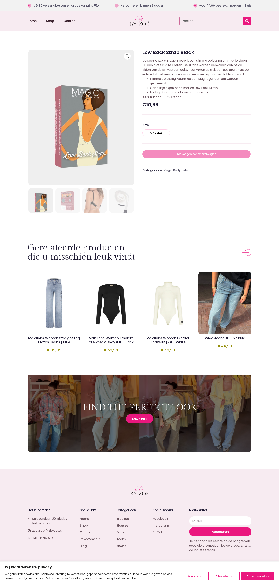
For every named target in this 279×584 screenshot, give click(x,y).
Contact (70, 21)
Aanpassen (195, 576)
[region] (139, 572)
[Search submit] (247, 21)
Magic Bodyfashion (177, 170)
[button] (127, 56)
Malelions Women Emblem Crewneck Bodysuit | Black (111, 340)
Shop (50, 21)
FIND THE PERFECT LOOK (139, 407)
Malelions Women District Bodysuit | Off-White (168, 340)
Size (145, 125)
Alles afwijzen (225, 576)
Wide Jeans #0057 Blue (225, 338)
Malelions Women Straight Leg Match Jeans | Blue (54, 340)
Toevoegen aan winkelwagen (196, 154)
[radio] (156, 132)
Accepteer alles (258, 576)
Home (32, 21)
